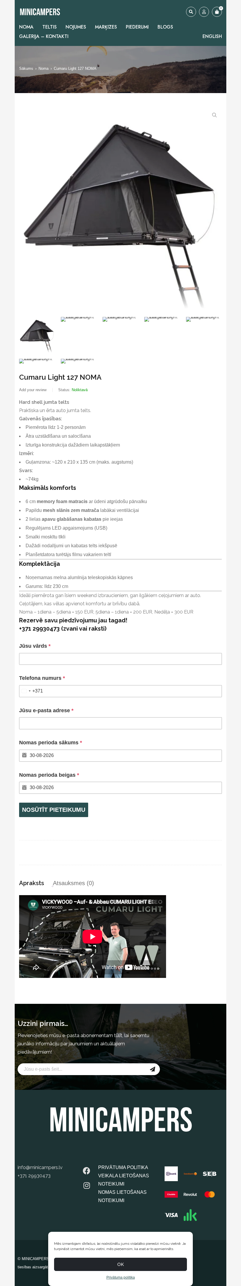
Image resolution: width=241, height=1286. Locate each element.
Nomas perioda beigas (49, 775)
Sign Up (152, 1069)
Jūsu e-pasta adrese (46, 710)
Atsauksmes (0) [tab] (73, 883)
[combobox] (31, 691)
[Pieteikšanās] (204, 12)
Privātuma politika (120, 1277)
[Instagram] (86, 1185)
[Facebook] (86, 1170)
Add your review (32, 390)
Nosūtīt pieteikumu (53, 809)
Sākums (26, 68)
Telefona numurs (42, 678)
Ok (120, 1264)
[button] (214, 115)
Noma (43, 68)
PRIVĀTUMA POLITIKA (123, 1167)
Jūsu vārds (35, 646)
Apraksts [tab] (31, 883)
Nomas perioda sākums (50, 743)
